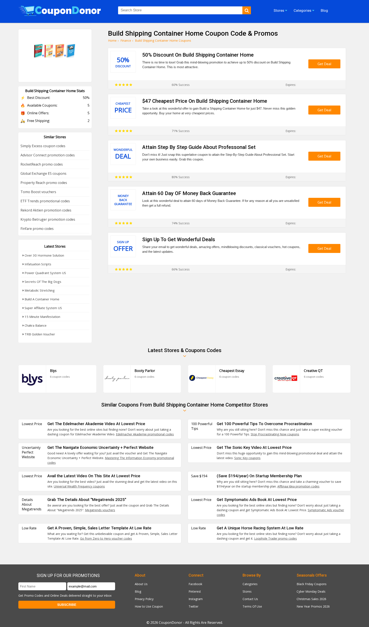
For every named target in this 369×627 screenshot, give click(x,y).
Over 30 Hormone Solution (44, 255)
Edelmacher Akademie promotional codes (145, 434)
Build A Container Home (41, 299)
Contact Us (250, 599)
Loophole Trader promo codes (275, 538)
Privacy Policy (144, 599)
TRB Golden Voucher (39, 334)
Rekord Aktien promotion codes (45, 210)
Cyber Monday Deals (311, 591)
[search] (246, 10)
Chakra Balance (35, 325)
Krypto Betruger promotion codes (47, 219)
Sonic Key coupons (247, 458)
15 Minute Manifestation (42, 316)
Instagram (196, 599)
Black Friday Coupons (312, 584)
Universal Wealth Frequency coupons (79, 486)
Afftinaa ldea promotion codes (298, 486)
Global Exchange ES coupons (43, 173)
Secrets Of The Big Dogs (42, 281)
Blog (138, 591)
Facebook (195, 584)
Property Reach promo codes (43, 182)
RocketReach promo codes (41, 164)
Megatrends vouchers (100, 510)
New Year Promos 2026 (313, 606)
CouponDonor (170, 622)
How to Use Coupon (149, 606)
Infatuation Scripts (37, 264)
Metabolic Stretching (39, 290)
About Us (141, 584)
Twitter (193, 606)
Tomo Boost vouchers (38, 191)
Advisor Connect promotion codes (47, 155)
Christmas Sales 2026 (311, 599)
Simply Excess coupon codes (42, 146)
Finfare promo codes (37, 228)
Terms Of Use (252, 606)
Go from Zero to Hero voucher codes (106, 538)
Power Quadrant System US (45, 273)
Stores (247, 591)
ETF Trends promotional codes (45, 201)
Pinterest (195, 591)
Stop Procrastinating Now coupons (275, 434)
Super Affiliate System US (43, 308)
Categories (250, 584)
